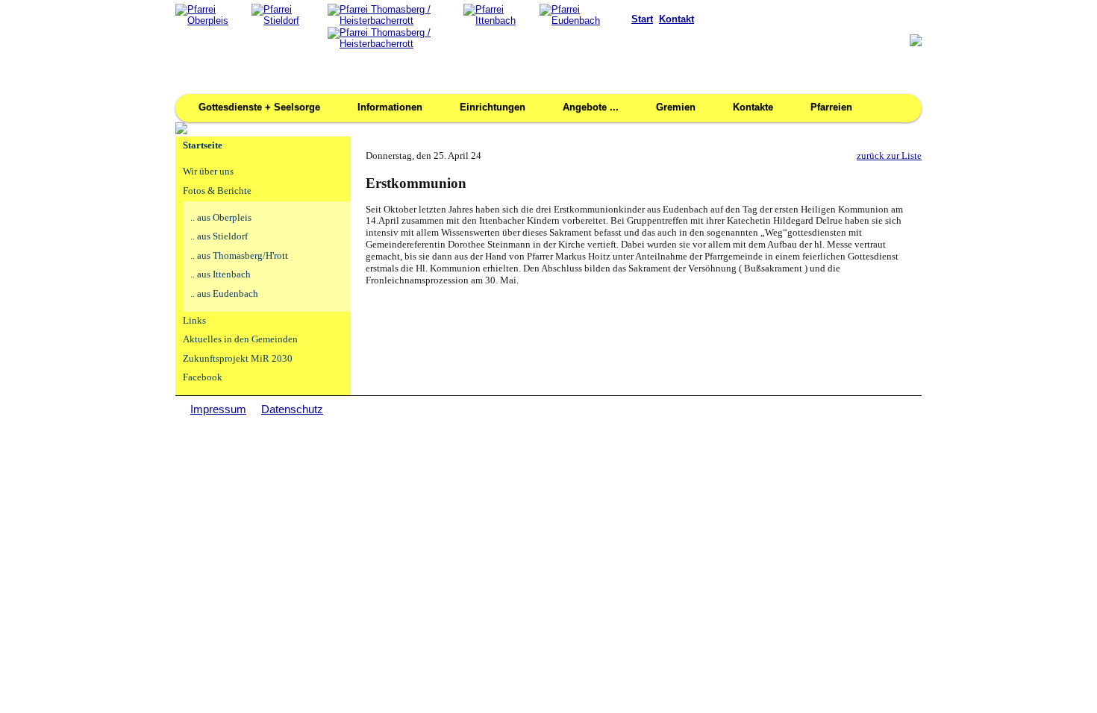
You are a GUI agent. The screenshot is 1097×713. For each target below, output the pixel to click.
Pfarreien (831, 107)
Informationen (389, 107)
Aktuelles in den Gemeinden (240, 339)
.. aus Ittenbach (220, 274)
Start (642, 19)
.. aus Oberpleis (220, 218)
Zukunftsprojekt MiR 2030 (238, 359)
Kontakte (753, 107)
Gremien (676, 107)
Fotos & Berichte (217, 191)
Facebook (202, 377)
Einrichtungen (492, 107)
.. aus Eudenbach (224, 294)
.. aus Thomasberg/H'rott (239, 256)
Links (194, 320)
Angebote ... (591, 107)
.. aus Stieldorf (219, 236)
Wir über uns (208, 171)
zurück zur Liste (889, 156)
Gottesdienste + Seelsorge (259, 107)
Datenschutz (292, 409)
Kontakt (676, 19)
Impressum (218, 409)
